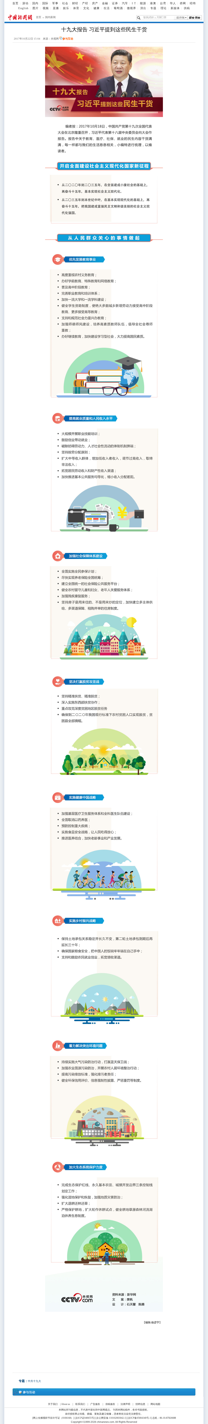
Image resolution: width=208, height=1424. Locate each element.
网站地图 (155, 1404)
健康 (96, 8)
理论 (163, 8)
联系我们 (80, 1404)
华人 (173, 3)
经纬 (193, 3)
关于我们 (53, 1404)
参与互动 (68, 38)
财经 (75, 3)
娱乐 (66, 8)
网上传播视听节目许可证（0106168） (53, 1417)
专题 (153, 8)
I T (134, 3)
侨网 (183, 3)
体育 (76, 8)
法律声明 (125, 1404)
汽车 (125, 3)
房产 (95, 3)
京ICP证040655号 (85, 1417)
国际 (45, 3)
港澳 (153, 3)
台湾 (163, 3)
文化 (86, 8)
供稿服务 (110, 1404)
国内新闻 (50, 17)
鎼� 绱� (194, 17)
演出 (143, 8)
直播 (56, 8)
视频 (46, 8)
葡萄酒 (118, 8)
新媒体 (175, 8)
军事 (55, 3)
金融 (105, 3)
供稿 (187, 8)
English (23, 8)
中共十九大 (34, 1381)
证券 (115, 3)
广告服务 (95, 1404)
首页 (15, 3)
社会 (65, 3)
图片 (35, 8)
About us (65, 1404)
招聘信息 (140, 1404)
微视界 (131, 8)
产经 (85, 3)
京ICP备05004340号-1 (139, 1417)
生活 (107, 8)
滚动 (25, 3)
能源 (143, 3)
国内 (35, 3)
